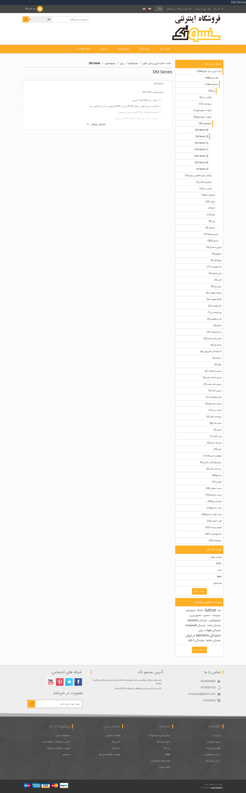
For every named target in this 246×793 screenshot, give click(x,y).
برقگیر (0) (218, 364)
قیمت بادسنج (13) (214, 508)
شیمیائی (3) (210, 227)
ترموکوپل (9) (217, 253)
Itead (219, 576)
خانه (169, 63)
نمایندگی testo (213, 640)
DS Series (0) (202, 169)
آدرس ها (116, 742)
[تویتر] (69, 682)
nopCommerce (217, 787)
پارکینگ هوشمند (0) (214, 293)
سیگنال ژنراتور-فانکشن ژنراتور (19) (198, 175)
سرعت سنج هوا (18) (213, 495)
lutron (210, 610)
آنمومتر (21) (217, 482)
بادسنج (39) (217, 475)
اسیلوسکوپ (190, 610)
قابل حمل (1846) (211, 78)
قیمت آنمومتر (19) (214, 521)
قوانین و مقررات (213, 748)
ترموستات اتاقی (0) (214, 416)
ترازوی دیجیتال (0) (214, 247)
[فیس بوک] (78, 682)
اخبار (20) (218, 449)
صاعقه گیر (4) (216, 345)
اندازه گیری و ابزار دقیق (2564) (209, 71)
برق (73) (211, 91)
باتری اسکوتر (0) (215, 273)
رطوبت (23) (210, 201)
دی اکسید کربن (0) (214, 469)
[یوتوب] (50, 682)
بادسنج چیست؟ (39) (213, 534)
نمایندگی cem (214, 625)
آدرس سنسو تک (213, 761)
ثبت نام (216, 9)
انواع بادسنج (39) (215, 501)
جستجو (66, 755)
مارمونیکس (215, 620)
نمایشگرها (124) (211, 84)
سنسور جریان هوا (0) (213, 403)
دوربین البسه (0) (215, 390)
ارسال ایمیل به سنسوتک (159, 736)
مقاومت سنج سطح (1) (202, 110)
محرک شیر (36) (215, 423)
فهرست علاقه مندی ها (109, 755)
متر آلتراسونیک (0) (214, 332)
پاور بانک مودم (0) (214, 442)
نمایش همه (199, 591)
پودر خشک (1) (216, 436)
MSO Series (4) (201, 156)
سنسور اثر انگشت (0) (213, 371)
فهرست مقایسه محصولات (58, 748)
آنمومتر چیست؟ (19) (213, 527)
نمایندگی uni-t (196, 640)
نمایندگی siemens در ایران (203, 635)
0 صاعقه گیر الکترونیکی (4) (211, 351)
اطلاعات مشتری (112, 736)
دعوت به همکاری (212, 755)
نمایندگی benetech (197, 621)
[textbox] (71, 19)
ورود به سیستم (200, 9)
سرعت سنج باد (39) (214, 488)
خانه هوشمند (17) (214, 267)
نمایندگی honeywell (195, 626)
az (219, 610)
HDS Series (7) (201, 149)
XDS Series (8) (201, 130)
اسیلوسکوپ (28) (205, 123)
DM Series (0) (201, 136)
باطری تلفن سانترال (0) (212, 338)
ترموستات (216, 615)
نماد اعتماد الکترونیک (160, 761)
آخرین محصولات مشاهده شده (56, 742)
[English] (144, 9)
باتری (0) (218, 280)
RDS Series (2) (201, 143)
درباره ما (216, 736)
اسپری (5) (217, 429)
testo (200, 610)
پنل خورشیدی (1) (215, 312)
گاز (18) (211, 208)
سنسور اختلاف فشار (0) (212, 377)
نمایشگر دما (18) (208, 195)
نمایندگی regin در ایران (209, 631)
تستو (220, 570)
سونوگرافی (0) (216, 260)
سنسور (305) (213, 240)
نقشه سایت (164, 767)
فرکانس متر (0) (205, 97)
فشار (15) (211, 214)
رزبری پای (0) (216, 286)
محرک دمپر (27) (215, 410)
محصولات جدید (62, 736)
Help (167, 755)
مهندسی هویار (216, 557)
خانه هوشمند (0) (215, 306)
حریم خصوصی (213, 742)
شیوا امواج (218, 583)
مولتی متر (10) (205, 188)
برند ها (167, 748)
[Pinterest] (60, 682)
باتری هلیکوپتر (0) (214, 319)
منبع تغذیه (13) (205, 104)
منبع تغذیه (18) (215, 540)
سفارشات (116, 748)
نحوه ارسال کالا (163, 742)
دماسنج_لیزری (195, 615)
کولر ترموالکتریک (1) (214, 397)
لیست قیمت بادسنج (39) (211, 514)
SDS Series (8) (201, 162)
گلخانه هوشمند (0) (214, 299)
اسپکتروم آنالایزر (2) (204, 182)
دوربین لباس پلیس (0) (212, 384)
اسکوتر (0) (217, 325)
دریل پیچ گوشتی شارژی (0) (211, 462)
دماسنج (207, 615)
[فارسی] (149, 9)
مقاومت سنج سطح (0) (202, 117)
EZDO (219, 563)
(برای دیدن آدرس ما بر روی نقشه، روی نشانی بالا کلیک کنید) (138, 688)
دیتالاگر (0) (217, 358)
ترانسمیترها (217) (211, 234)
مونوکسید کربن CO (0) (212, 455)
